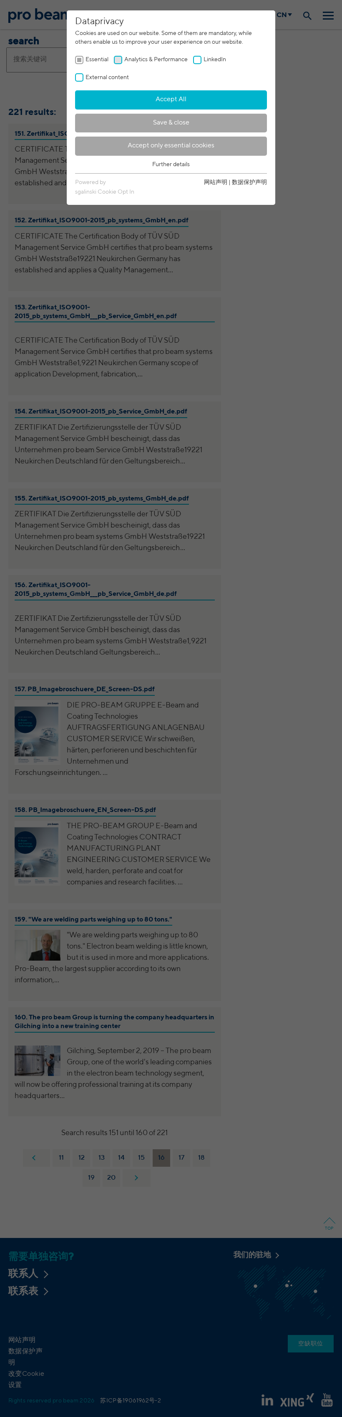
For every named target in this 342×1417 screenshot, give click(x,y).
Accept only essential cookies (171, 145)
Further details (171, 164)
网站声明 (215, 182)
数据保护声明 (249, 182)
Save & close (171, 123)
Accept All (171, 99)
